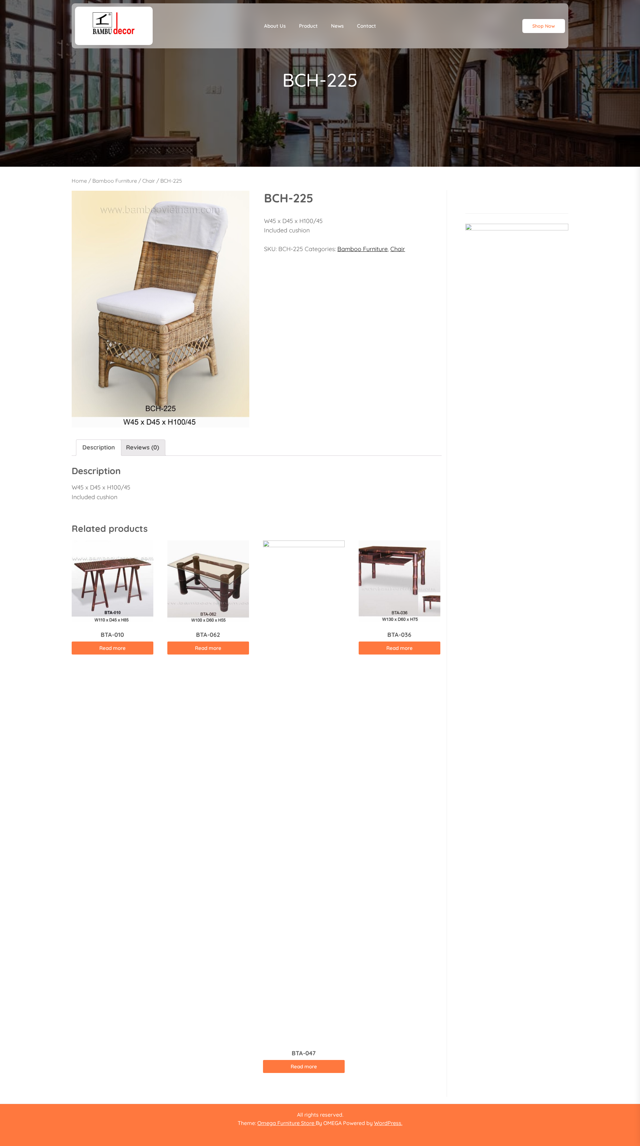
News (337, 26)
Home (79, 180)
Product (308, 26)
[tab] (98, 447)
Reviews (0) (142, 447)
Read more (112, 648)
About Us (275, 26)
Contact (366, 26)
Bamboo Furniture (114, 180)
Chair (148, 180)
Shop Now (543, 26)
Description (98, 447)
